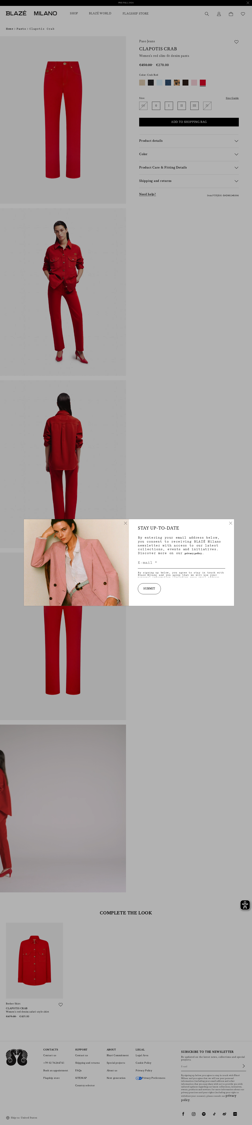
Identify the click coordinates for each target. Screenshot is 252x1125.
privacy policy (193, 553)
